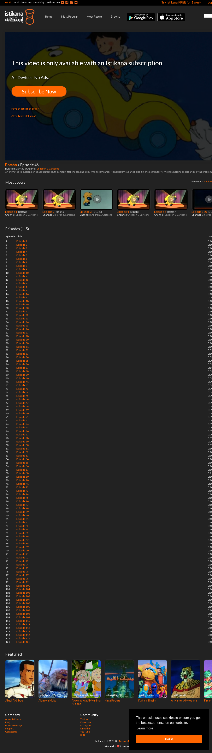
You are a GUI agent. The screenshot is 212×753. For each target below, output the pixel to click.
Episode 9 (21, 269)
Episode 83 (22, 525)
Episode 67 (22, 469)
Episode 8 (21, 265)
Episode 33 (22, 353)
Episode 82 (22, 522)
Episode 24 (22, 322)
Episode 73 (22, 490)
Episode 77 (22, 504)
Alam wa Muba (48, 700)
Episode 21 (22, 311)
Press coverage (13, 725)
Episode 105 (23, 603)
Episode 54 (22, 424)
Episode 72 (22, 487)
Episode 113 (23, 631)
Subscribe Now (39, 91)
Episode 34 (22, 357)
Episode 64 (22, 459)
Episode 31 (22, 346)
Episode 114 (23, 634)
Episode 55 (22, 427)
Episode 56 (22, 431)
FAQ (7, 722)
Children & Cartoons (48, 168)
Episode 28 (22, 336)
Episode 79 (22, 511)
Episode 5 (160, 211)
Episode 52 (22, 420)
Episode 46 (22, 399)
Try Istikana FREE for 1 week (181, 2)
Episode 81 (22, 518)
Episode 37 (22, 367)
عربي (8, 1)
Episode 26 (22, 329)
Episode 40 (22, 378)
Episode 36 (22, 364)
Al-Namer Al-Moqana (184, 700)
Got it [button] (169, 739)
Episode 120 (199, 211)
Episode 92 (22, 557)
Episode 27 (22, 332)
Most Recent (94, 16)
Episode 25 (22, 325)
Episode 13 (22, 283)
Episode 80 (22, 515)
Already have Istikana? (23, 115)
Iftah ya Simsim (147, 700)
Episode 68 (22, 473)
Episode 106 (23, 606)
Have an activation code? (25, 108)
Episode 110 (23, 620)
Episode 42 (22, 385)
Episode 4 (123, 211)
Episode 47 (22, 402)
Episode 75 (22, 497)
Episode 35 (22, 360)
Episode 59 (22, 441)
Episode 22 (22, 315)
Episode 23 (22, 318)
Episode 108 (23, 613)
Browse (115, 16)
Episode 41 (22, 381)
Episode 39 (22, 374)
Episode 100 (23, 585)
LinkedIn (85, 728)
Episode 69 (22, 476)
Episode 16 (22, 293)
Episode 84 (22, 529)
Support (9, 728)
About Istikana (13, 719)
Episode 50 (22, 413)
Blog (82, 734)
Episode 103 (23, 596)
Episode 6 (21, 258)
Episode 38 (22, 371)
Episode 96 (22, 571)
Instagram (86, 725)
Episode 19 (22, 304)
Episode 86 (22, 536)
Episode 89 (22, 547)
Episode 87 (22, 539)
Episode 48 (22, 406)
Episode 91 (22, 554)
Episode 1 (11, 211)
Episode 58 (22, 438)
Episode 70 (22, 480)
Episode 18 (22, 300)
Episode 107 (23, 610)
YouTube (85, 731)
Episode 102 (23, 592)
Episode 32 (22, 350)
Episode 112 (23, 627)
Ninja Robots (112, 700)
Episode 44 (22, 392)
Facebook (85, 722)
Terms (122, 741)
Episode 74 (22, 494)
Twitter (84, 719)
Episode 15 (22, 290)
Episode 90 (22, 550)
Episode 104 (23, 599)
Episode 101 (23, 589)
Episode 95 (22, 568)
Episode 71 (22, 483)
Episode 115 (23, 638)
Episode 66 (22, 466)
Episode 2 (48, 211)
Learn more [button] (144, 728)
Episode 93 (22, 561)
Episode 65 (22, 462)
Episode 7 (21, 262)
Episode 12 (22, 279)
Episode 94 (22, 564)
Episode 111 (23, 624)
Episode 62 (22, 452)
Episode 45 (22, 395)
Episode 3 (86, 211)
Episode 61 (22, 448)
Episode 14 (22, 286)
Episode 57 (22, 434)
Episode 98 (22, 578)
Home (48, 16)
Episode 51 (22, 416)
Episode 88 (22, 543)
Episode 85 (22, 532)
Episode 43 (22, 388)
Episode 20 (22, 308)
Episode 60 (22, 445)
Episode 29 (22, 339)
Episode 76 (22, 501)
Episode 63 (22, 455)
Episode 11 (22, 276)
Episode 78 (22, 508)
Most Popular (69, 16)
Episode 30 (22, 343)
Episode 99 (22, 582)
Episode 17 (22, 297)
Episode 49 (22, 409)
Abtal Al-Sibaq (14, 700)
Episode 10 (22, 272)
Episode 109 (23, 617)
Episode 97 (22, 575)
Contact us (11, 731)
